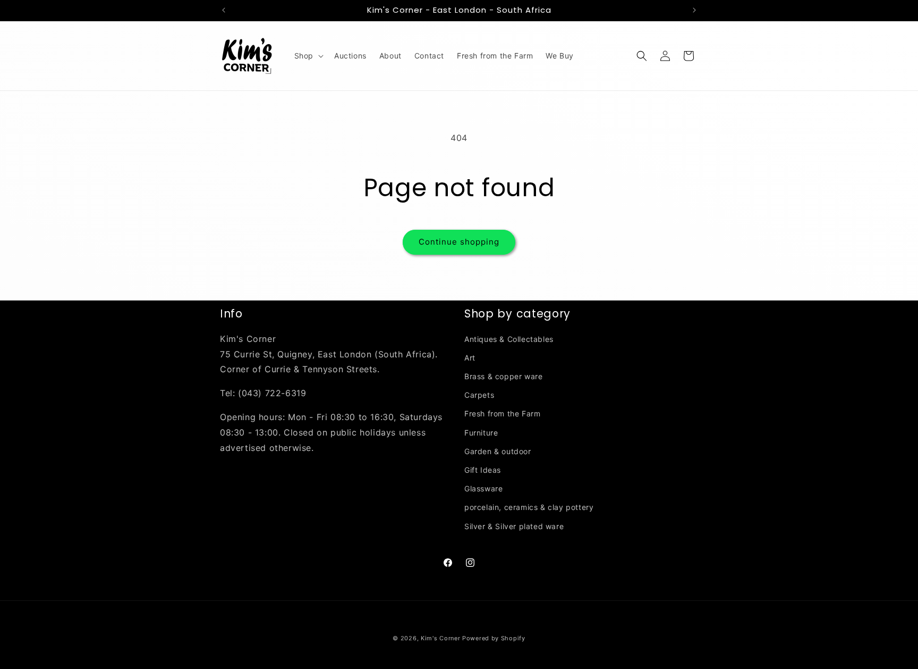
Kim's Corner (440, 638)
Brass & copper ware (503, 376)
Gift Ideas (482, 469)
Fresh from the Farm (502, 413)
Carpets (479, 394)
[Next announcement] (694, 10)
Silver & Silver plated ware (514, 526)
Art (469, 357)
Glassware (483, 488)
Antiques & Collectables (509, 339)
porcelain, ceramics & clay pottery (528, 507)
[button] (308, 56)
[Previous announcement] (223, 10)
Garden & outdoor (497, 451)
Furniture (481, 432)
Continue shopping (459, 242)
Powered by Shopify (493, 638)
